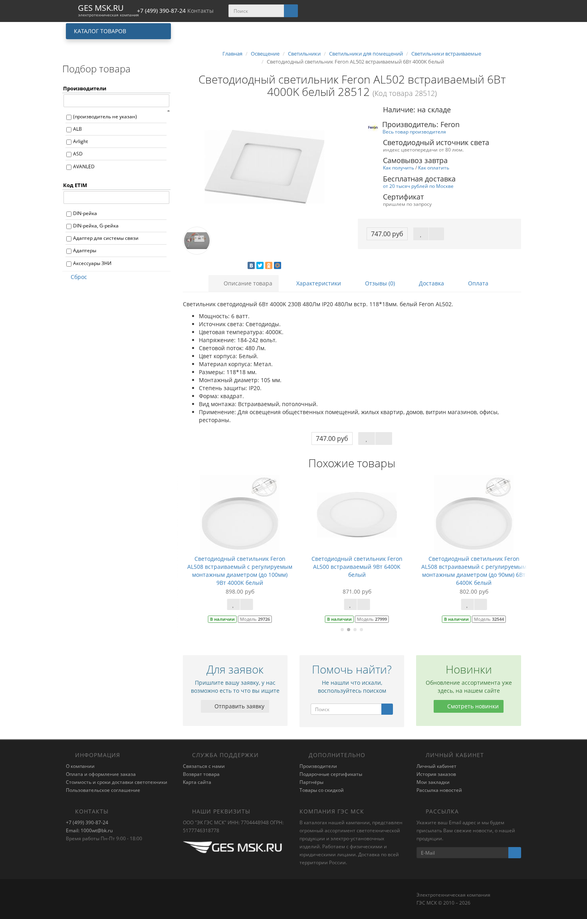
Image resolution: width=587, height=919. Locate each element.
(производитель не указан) (105, 116)
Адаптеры (84, 250)
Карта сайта (197, 782)
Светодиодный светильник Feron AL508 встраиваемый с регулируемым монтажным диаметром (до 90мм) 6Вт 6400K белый (469, 570)
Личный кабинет (436, 766)
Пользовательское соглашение (103, 790)
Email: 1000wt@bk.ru (89, 830)
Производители (318, 766)
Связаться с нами (204, 766)
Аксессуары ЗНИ (92, 263)
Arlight (80, 141)
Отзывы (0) (379, 283)
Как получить (398, 167)
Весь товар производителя (414, 131)
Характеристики (318, 283)
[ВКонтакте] (251, 265)
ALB (77, 129)
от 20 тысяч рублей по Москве (418, 186)
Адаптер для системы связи (106, 238)
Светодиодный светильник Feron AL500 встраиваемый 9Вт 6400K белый (352, 566)
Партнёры (311, 782)
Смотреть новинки (472, 706)
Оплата (477, 283)
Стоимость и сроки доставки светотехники (116, 782)
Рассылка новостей (439, 790)
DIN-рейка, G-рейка (96, 225)
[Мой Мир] (277, 265)
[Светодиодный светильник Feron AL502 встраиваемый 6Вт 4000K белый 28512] (264, 167)
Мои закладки (433, 782)
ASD (78, 153)
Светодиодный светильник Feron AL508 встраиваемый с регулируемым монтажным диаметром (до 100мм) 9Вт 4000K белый (235, 570)
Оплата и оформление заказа (101, 774)
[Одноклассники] (268, 265)
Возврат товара (201, 774)
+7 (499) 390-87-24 (87, 822)
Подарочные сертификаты (330, 774)
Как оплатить (433, 167)
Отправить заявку (238, 706)
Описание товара (247, 283)
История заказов (436, 774)
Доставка (430, 283)
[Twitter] (260, 265)
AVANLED (84, 166)
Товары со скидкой (321, 790)
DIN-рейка (85, 213)
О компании (80, 766)
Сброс (79, 277)
